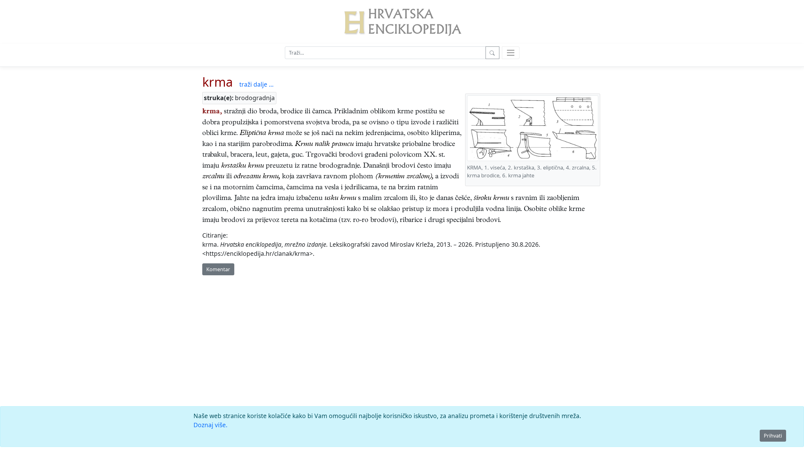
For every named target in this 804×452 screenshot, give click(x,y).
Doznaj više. (210, 425)
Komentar (218, 269)
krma (217, 81)
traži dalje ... (256, 84)
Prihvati (773, 435)
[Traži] (492, 52)
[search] (510, 52)
